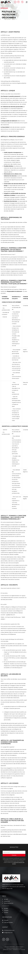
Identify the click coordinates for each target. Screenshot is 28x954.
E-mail (5, 849)
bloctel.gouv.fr (18, 667)
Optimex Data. (6, 836)
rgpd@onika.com (10, 614)
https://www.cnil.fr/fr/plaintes (8, 634)
